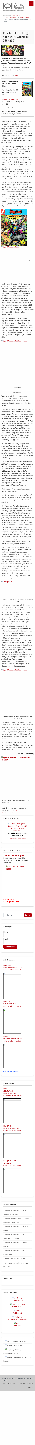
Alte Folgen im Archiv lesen (10, 1071)
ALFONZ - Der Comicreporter (14, 856)
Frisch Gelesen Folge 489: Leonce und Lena (16, 1265)
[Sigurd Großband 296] (14, 264)
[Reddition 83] (17, 1323)
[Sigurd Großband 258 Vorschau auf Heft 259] (17, 777)
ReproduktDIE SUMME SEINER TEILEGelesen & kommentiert (12, 967)
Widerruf (31, 1387)
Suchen (27, 915)
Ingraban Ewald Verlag (9, 99)
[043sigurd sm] (12, 50)
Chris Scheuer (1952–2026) (15, 1259)
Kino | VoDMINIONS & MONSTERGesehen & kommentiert (12, 1128)
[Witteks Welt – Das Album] (17, 1317)
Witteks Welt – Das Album (17, 1319)
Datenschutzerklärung (26, 1383)
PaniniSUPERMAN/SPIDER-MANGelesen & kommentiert (12, 1038)
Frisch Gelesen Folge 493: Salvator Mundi (16, 1228)
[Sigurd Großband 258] (27, 89)
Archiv (16, 76)
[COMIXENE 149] (17, 1298)
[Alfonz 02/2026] (17, 1304)
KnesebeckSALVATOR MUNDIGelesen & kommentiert (12, 1003)
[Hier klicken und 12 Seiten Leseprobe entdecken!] (17, 881)
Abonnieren (10, 947)
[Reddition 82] (17, 1310)
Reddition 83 (17, 1326)
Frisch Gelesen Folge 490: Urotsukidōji (13, 1252)
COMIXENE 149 (17, 1300)
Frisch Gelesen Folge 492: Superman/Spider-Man (13, 1236)
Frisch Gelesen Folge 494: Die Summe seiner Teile (15, 1212)
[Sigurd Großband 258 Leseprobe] (17, 362)
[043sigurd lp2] (17, 588)
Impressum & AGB (9, 1383)
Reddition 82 (17, 1313)
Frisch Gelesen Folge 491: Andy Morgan (15, 1244)
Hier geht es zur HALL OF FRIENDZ (17, 838)
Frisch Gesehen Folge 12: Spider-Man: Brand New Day (16, 1220)
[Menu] (31, 3)
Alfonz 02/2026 (17, 1307)
